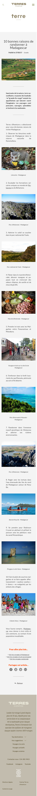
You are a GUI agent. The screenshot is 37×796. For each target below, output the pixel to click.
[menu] (33, 5)
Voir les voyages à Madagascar (19, 655)
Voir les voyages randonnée (19, 659)
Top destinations (16, 728)
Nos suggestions (16, 732)
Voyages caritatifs (18, 739)
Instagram (18, 755)
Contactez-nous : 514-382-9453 (18, 750)
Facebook (9, 755)
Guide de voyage (7, 780)
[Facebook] (10, 669)
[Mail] (25, 669)
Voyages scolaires (18, 742)
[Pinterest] (20, 669)
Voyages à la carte (18, 735)
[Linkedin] (15, 669)
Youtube (27, 755)
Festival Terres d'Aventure (23, 775)
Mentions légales (7, 773)
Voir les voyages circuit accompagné (19, 657)
